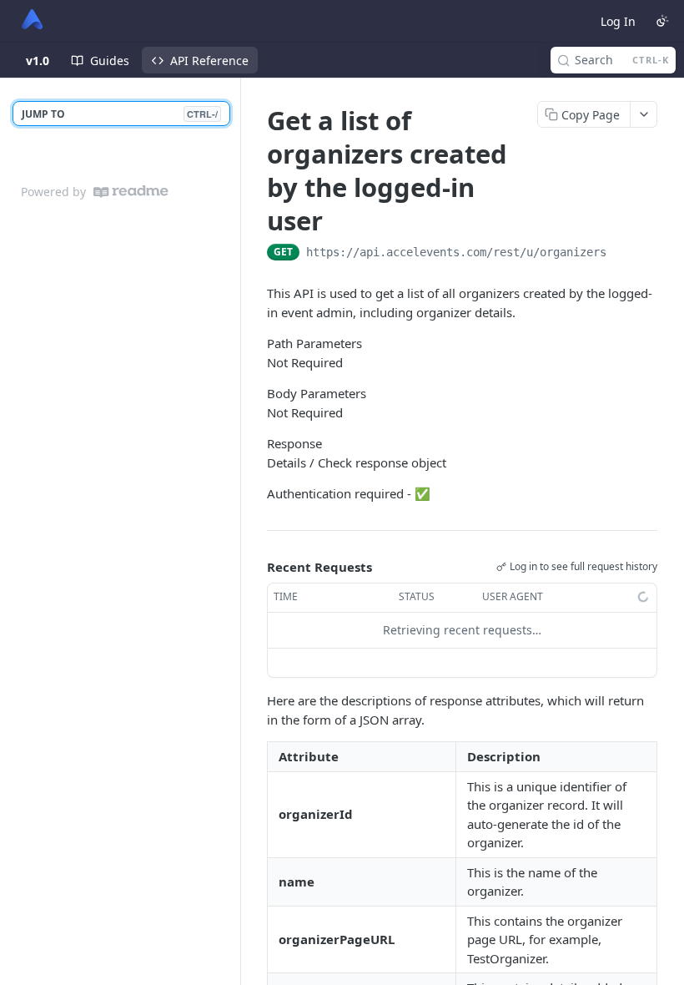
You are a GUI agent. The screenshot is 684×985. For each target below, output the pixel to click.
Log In (618, 21)
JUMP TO (120, 114)
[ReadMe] (130, 191)
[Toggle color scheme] (662, 21)
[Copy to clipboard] (623, 254)
